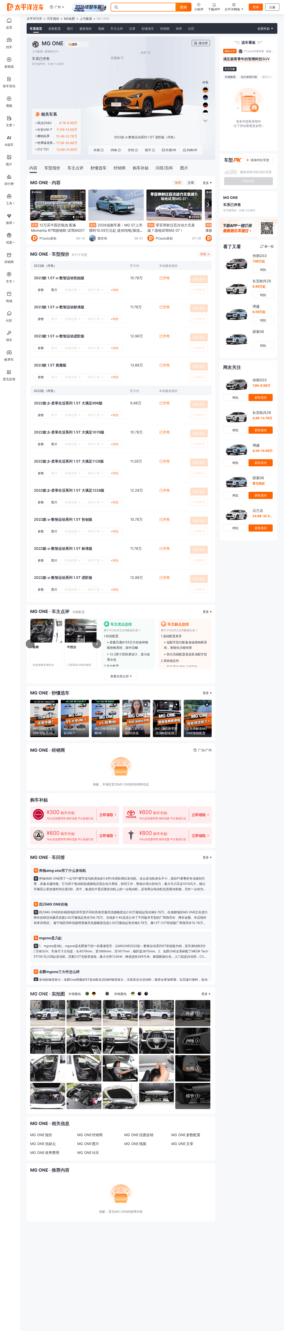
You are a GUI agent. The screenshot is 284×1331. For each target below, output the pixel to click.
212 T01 (43, 149)
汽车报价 (53, 18)
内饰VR (192, 150)
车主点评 (116, 28)
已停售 (164, 278)
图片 (70, 28)
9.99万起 (259, 286)
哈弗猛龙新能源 (45, 143)
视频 (101, 28)
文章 (132, 28)
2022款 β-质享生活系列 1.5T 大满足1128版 (69, 461)
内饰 (114, 150)
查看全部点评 (119, 676)
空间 (131, 150)
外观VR (171, 150)
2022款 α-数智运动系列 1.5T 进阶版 (63, 577)
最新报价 (85, 28)
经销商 (165, 28)
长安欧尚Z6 (261, 281)
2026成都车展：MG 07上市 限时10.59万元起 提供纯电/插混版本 (115, 230)
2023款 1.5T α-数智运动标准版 (59, 307)
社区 (191, 28)
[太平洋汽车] (25, 7)
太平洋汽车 (34, 18)
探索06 (258, 331)
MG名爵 (69, 18)
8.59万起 (259, 312)
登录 (256, 7)
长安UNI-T (44, 129)
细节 (148, 150)
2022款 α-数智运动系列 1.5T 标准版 (63, 548)
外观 (97, 150)
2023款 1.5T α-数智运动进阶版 (59, 336)
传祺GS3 (259, 255)
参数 (41, 290)
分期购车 (199, 289)
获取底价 (199, 279)
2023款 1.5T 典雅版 (50, 365)
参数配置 (54, 28)
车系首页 (36, 28)
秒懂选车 (148, 28)
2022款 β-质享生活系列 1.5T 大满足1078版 (69, 432)
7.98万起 (258, 261)
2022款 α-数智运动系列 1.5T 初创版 (63, 519)
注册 (272, 7)
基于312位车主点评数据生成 (121, 630)
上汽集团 (86, 18)
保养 (179, 28)
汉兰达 (257, 510)
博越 (256, 306)
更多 (206, 183)
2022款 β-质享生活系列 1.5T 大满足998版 (68, 403)
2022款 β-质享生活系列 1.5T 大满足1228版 (69, 490)
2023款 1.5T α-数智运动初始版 (59, 278)
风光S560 (44, 123)
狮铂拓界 (43, 136)
